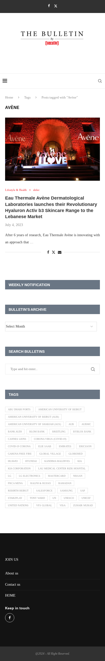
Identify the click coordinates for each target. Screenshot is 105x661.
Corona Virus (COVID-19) (50, 439)
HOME (10, 595)
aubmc (86, 424)
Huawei (13, 461)
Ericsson (85, 446)
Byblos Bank (82, 431)
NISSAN (77, 475)
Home (9, 97)
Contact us (12, 584)
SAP (82, 490)
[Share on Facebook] (48, 252)
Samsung (66, 490)
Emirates (65, 446)
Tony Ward (37, 498)
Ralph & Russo (40, 483)
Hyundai (31, 461)
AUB (71, 424)
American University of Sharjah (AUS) (34, 424)
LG (9, 475)
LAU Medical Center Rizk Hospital (62, 468)
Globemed (76, 453)
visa (62, 505)
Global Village (50, 453)
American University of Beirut (60, 409)
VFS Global (44, 505)
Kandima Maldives (57, 461)
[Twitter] (55, 6)
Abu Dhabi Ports (19, 409)
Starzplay (15, 498)
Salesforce (44, 490)
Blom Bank (37, 431)
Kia (79, 461)
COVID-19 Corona (19, 446)
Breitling (58, 431)
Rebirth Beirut (18, 490)
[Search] (99, 81)
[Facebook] (49, 6)
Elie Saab (44, 446)
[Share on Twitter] (53, 252)
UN (54, 498)
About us (11, 573)
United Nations (18, 505)
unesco (69, 498)
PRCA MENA (15, 483)
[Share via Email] (59, 252)
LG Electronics (29, 475)
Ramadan (64, 483)
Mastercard (56, 475)
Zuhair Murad (83, 505)
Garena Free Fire (20, 453)
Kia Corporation (19, 468)
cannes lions (17, 439)
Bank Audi (15, 431)
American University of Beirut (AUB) (33, 416)
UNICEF (86, 498)
